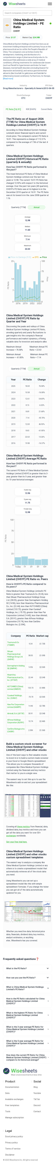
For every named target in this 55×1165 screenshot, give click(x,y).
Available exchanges (14, 1099)
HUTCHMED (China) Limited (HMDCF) (15, 687)
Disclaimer (9, 1155)
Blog (36, 1087)
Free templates (12, 1105)
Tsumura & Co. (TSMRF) (13, 643)
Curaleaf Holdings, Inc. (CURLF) (14, 696)
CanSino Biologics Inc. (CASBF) (16, 730)
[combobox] (27, 13)
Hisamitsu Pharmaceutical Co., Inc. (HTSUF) (15, 677)
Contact (37, 1111)
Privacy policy (11, 1142)
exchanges (11, 836)
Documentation (12, 1087)
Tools (7, 1111)
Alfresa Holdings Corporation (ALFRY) (15, 721)
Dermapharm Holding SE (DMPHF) (16, 667)
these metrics (23, 826)
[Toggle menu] (50, 3)
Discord (37, 1105)
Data (7, 1093)
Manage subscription (14, 1117)
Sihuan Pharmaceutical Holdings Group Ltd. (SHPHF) (15, 655)
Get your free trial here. (16, 842)
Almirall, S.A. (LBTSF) (15, 713)
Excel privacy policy (14, 1136)
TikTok (37, 1099)
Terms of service (12, 1148)
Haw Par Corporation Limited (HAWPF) (15, 705)
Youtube (37, 1093)
